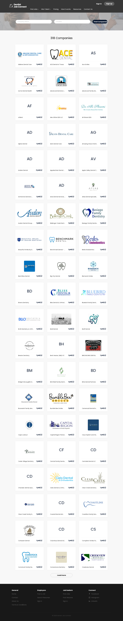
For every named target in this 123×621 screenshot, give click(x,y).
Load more (61, 575)
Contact (15, 597)
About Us (15, 601)
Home (14, 594)
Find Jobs (66, 594)
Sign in (99, 4)
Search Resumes (43, 597)
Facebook (95, 594)
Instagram (95, 597)
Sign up (109, 4)
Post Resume (68, 597)
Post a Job (41, 594)
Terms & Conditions (19, 605)
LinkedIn (94, 601)
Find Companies (100, 22)
